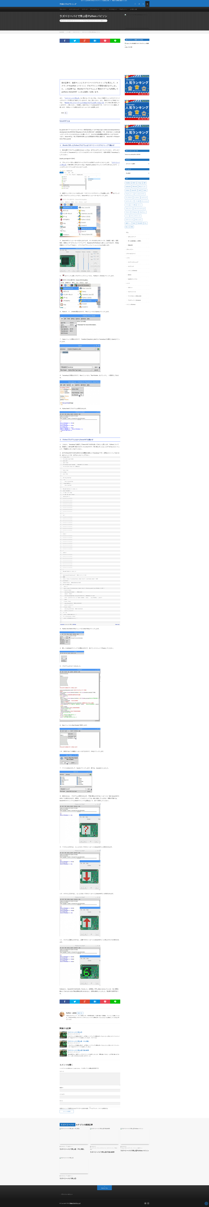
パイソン (104, 9)
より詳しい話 (133, 9)
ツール (127, 204)
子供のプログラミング (74, 1203)
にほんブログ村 (128, 47)
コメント (62, 1071)
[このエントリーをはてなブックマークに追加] (95, 41)
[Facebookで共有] (65, 41)
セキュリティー (132, 236)
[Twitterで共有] (75, 41)
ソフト (128, 258)
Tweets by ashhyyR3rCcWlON (132, 154)
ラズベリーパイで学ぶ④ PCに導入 (78, 1041)
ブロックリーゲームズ (139, 208)
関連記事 (130, 245)
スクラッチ (85, 9)
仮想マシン (103, 20)
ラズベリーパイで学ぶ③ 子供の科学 (78, 1050)
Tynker (144, 190)
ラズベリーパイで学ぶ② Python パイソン (135, 1150)
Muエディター (142, 186)
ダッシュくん (144, 201)
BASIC (134, 183)
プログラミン (142, 212)
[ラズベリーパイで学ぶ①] (63, 1035)
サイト (61, 1100)
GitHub (74, 624)
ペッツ (127, 215)
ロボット (130, 287)
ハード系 (133, 204)
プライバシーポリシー (67, 1194)
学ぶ (146, 223)
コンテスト (136, 197)
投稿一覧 (80, 1013)
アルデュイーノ (123, 9)
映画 (132, 226)
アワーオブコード (94, 9)
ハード (128, 283)
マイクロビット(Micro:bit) (134, 296)
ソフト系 (137, 201)
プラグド (128, 212)
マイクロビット (113, 9)
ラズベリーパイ (79, 20)
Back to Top (104, 1188)
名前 (61, 1087)
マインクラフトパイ (135, 215)
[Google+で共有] (85, 41)
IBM (145, 183)
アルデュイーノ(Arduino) (134, 300)
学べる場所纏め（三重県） (135, 241)
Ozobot (127, 190)
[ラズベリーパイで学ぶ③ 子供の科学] (63, 1053)
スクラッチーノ (129, 201)
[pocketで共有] (105, 41)
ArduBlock (128, 183)
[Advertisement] (90, 59)
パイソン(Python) (132, 270)
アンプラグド (129, 197)
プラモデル (134, 212)
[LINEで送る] (115, 41)
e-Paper (140, 183)
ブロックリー (63, 9)
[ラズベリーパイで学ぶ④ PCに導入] (63, 1044)
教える (127, 226)
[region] (90, 539)
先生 (134, 223)
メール (62, 1094)
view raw (117, 624)
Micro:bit (135, 186)
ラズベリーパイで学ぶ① (72, 98)
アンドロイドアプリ (140, 194)
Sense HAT (87, 20)
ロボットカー (138, 219)
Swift (140, 190)
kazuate (62, 624)
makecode (128, 186)
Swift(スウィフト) (132, 279)
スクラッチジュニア (74, 9)
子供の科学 (139, 223)
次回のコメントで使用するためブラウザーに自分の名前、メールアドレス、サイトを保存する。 (84, 1108)
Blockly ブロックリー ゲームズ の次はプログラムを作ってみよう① (84, 102)
